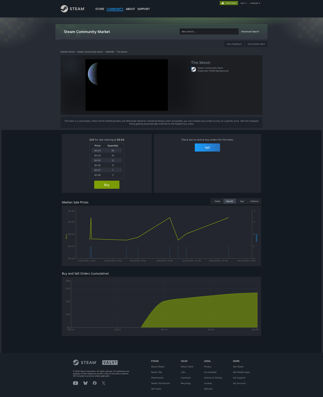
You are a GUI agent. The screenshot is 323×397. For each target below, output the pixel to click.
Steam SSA (156, 372)
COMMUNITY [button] (115, 9)
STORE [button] (99, 9)
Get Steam (238, 366)
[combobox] (209, 31)
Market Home (68, 51)
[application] (161, 236)
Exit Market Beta (256, 44)
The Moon (122, 51)
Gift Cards (156, 388)
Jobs (183, 372)
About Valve (187, 366)
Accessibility (210, 372)
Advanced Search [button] (250, 31)
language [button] (254, 3)
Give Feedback (234, 44)
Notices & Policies (213, 377)
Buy (107, 185)
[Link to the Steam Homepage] (75, 9)
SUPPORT (143, 9)
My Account (239, 383)
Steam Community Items (90, 51)
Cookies (208, 383)
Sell (207, 147)
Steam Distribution (160, 383)
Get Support (239, 377)
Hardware (186, 377)
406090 (109, 51)
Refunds (208, 388)
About (130, 9)
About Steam (158, 366)
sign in (243, 3)
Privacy (207, 366)
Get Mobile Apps (241, 372)
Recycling (186, 383)
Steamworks (157, 377)
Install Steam (231, 3)
